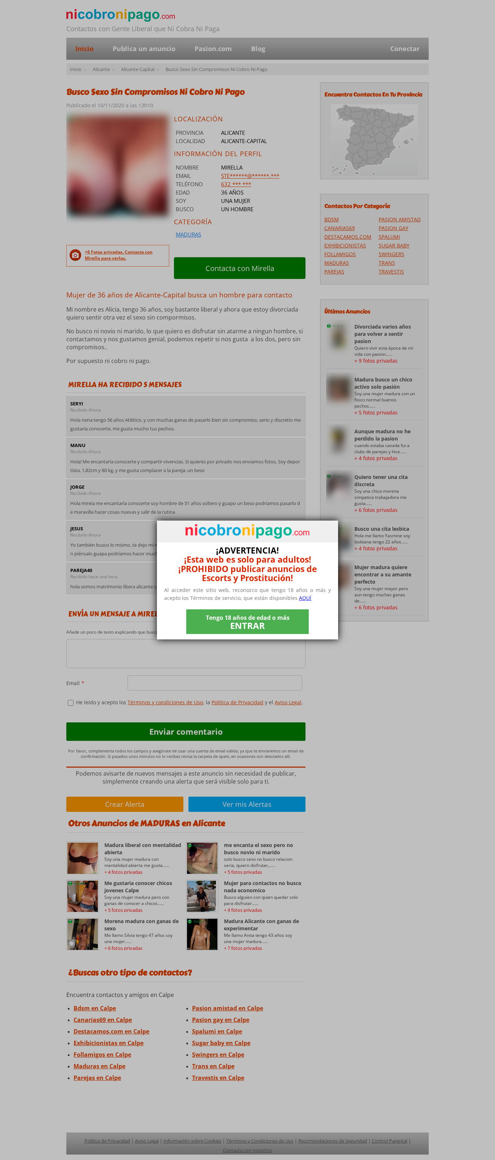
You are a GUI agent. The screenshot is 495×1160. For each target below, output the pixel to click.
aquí (305, 597)
